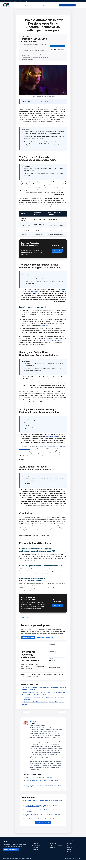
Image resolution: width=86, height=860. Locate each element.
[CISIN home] (6, 5)
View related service (57, 46)
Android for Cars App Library (52, 340)
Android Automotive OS (33, 188)
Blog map (81, 858)
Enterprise (25, 5)
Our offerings (35, 843)
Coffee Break (37, 5)
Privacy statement (67, 858)
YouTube (69, 851)
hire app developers (52, 436)
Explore (44, 5)
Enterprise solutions (36, 845)
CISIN (5, 842)
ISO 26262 (45, 325)
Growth (31, 5)
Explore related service (28, 637)
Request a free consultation (71, 1)
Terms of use (75, 858)
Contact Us (57, 251)
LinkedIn (69, 849)
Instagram (69, 847)
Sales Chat (80, 1)
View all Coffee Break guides (43, 822)
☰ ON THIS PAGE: (37, 101)
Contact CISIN (53, 843)
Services (19, 5)
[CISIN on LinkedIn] (26, 723)
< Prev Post (26, 712)
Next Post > (62, 712)
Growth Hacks (35, 847)
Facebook (69, 843)
